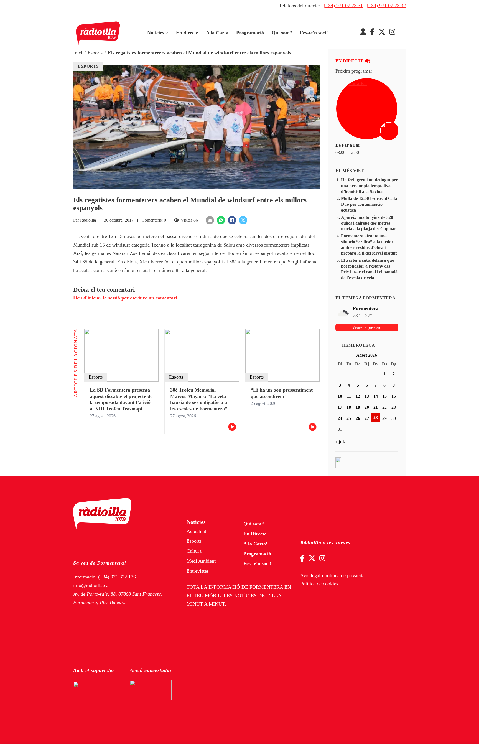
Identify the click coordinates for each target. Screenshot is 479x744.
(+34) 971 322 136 (117, 577)
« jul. (340, 441)
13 (367, 396)
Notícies (155, 32)
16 (393, 396)
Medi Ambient (201, 561)
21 (375, 407)
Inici (77, 52)
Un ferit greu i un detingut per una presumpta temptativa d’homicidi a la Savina (369, 185)
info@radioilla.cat (91, 585)
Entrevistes (198, 571)
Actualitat (196, 531)
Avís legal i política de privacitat (333, 575)
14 (375, 396)
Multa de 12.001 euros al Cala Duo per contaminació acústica (369, 204)
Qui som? (282, 32)
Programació (250, 32)
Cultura (194, 551)
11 (349, 396)
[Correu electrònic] (210, 220)
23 (393, 407)
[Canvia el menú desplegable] (166, 33)
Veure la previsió (366, 327)
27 (367, 418)
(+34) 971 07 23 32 (386, 5)
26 (358, 418)
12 (358, 396)
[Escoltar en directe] (389, 131)
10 (340, 396)
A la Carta (217, 32)
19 (358, 407)
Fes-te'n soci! (314, 32)
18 (348, 407)
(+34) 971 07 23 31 (343, 5)
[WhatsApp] (221, 220)
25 (348, 418)
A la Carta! (255, 544)
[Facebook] (232, 220)
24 (340, 418)
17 (340, 407)
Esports (95, 52)
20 (367, 407)
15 (384, 396)
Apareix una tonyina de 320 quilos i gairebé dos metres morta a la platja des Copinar (368, 223)
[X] (243, 220)
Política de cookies (319, 583)
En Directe (254, 534)
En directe (187, 32)
